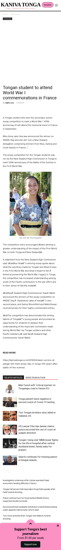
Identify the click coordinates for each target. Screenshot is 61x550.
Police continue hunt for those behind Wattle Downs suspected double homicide (26, 499)
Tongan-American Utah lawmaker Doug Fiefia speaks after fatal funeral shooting (29, 490)
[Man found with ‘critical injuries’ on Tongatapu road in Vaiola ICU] (10, 388)
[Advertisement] (30, 53)
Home (5, 14)
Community (14, 14)
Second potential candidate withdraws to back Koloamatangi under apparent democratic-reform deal (30, 508)
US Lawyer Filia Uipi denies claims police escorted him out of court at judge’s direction (37, 429)
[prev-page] (4, 470)
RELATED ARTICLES (13, 378)
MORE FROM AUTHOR (35, 378)
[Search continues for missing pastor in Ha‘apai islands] (10, 460)
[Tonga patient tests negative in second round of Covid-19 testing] (10, 402)
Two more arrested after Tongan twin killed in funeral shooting (27, 517)
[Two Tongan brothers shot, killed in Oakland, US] (10, 416)
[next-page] (9, 470)
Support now (30, 544)
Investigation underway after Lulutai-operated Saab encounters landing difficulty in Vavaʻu (26, 481)
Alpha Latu (9, 103)
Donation (47, 5)
